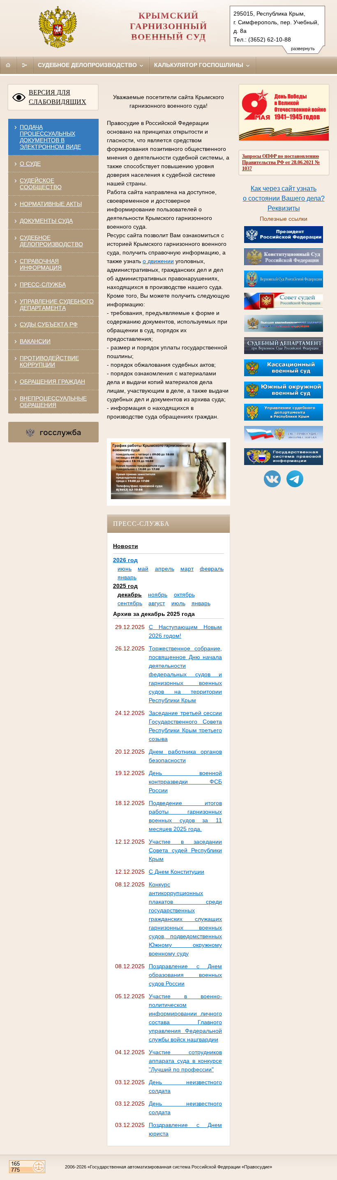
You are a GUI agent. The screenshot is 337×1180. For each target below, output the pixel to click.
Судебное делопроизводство (88, 65)
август (156, 603)
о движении (158, 261)
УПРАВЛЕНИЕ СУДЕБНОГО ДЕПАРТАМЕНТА (57, 304)
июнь (125, 568)
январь (127, 577)
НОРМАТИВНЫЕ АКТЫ (51, 204)
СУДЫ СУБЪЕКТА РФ (49, 324)
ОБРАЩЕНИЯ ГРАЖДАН (52, 381)
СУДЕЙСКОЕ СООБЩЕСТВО (41, 183)
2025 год (125, 586)
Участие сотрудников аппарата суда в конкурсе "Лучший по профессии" (185, 1061)
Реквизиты (284, 208)
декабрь (130, 594)
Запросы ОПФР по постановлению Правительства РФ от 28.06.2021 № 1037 (281, 162)
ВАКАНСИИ (35, 341)
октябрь (184, 594)
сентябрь (130, 603)
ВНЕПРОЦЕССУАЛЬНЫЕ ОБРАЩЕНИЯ (53, 401)
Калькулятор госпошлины (199, 65)
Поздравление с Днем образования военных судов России (185, 975)
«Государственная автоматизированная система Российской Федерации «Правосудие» (180, 1166)
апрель (164, 568)
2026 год (125, 560)
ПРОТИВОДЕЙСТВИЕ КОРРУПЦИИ (49, 361)
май (143, 568)
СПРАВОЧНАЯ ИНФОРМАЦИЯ (41, 264)
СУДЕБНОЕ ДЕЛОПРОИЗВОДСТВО (51, 241)
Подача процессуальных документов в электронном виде (50, 137)
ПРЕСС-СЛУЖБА (43, 284)
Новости (125, 546)
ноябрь (157, 594)
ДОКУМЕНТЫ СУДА (46, 220)
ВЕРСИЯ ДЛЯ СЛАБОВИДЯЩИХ (57, 97)
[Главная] (8, 65)
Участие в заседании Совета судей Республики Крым (185, 850)
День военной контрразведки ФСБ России (185, 782)
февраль (212, 568)
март (187, 568)
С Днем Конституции (176, 871)
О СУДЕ (30, 163)
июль (178, 603)
